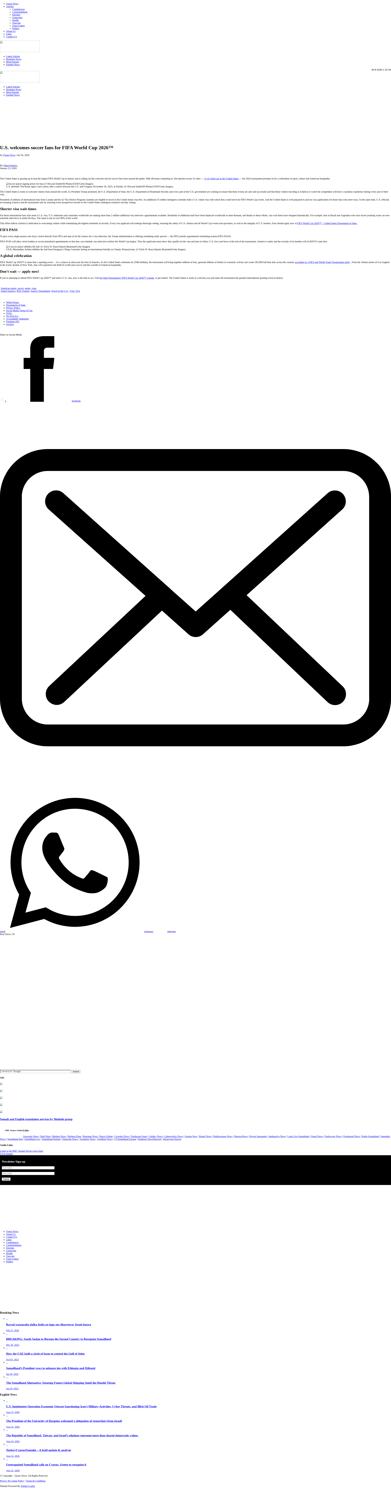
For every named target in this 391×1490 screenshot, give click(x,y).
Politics (15, 28)
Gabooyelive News (173, 1136)
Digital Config (28, 1486)
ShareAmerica (10, 165)
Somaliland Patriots (51, 1139)
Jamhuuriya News (277, 1136)
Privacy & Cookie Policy (12, 1481)
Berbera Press (74, 1136)
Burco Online (106, 1136)
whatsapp (148, 931)
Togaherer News (87, 1139)
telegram (171, 931)
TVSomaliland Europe (125, 1139)
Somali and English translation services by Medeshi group (36, 1119)
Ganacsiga (17, 17)
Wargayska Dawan (172, 1139)
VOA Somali (6, 1153)
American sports (8, 288)
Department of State (16, 305)
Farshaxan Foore (139, 1136)
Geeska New (191, 1136)
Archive (10, 324)
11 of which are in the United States (221, 178)
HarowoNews (241, 1136)
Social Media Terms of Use (19, 310)
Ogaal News (317, 1136)
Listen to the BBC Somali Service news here (21, 1151)
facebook (76, 401)
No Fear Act (12, 316)
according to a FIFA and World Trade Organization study (323, 262)
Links (9, 34)
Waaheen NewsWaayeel (149, 1139)
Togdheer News (105, 1139)
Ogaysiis (16, 23)
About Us (11, 31)
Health (15, 20)
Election (16, 14)
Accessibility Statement (17, 319)
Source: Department (40, 291)
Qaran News (12, 3)
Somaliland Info (15, 1139)
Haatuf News (205, 1136)
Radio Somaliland (370, 1136)
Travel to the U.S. (59, 291)
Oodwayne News (333, 1136)
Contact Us (11, 36)
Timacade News (70, 1139)
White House (12, 302)
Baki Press (45, 1136)
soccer (21, 288)
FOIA (9, 313)
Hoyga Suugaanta (258, 1136)
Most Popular (12, 62)
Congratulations (19, 12)
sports (27, 288)
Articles (10, 6)
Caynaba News (121, 1136)
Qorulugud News (351, 1136)
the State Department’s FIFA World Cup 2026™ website (127, 278)
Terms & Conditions (36, 1481)
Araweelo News (31, 1136)
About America (8, 291)
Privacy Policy (13, 308)
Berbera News (59, 1136)
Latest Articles (13, 56)
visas (34, 288)
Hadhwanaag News (222, 1136)
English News (13, 64)
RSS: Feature (23, 291)
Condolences (18, 9)
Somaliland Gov (32, 1139)
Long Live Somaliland (298, 1136)
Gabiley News (156, 1136)
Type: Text (74, 291)
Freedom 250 (13, 321)
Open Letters (18, 25)
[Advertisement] (91, 120)
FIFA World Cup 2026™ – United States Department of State (327, 223)
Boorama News (90, 1136)
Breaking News (13, 59)
